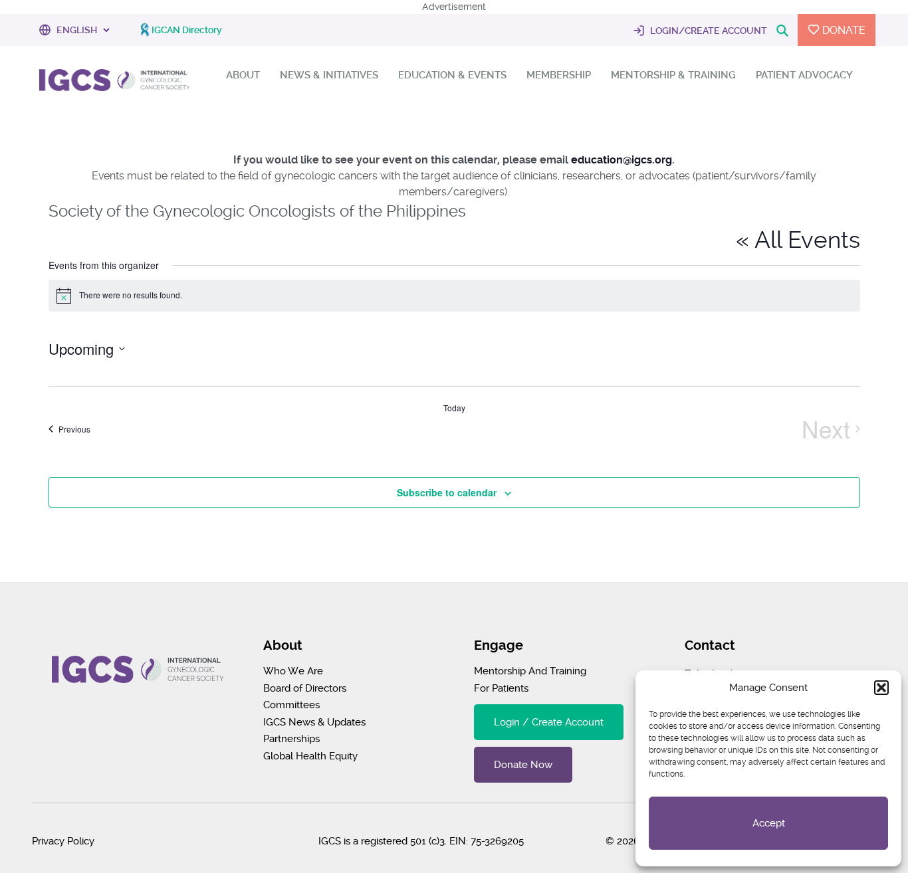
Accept (768, 823)
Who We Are (293, 671)
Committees (291, 705)
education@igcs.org (621, 159)
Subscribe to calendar (447, 492)
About (243, 75)
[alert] (454, 296)
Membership (558, 75)
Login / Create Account (549, 722)
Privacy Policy (63, 841)
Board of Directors (304, 688)
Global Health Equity (310, 756)
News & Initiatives (329, 75)
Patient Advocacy (804, 75)
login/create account (707, 30)
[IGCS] (114, 83)
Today (454, 408)
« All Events (798, 240)
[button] (881, 687)
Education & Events (452, 75)
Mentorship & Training (673, 75)
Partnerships (291, 739)
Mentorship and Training (530, 671)
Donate (842, 30)
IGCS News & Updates (314, 722)
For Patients (501, 688)
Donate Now (523, 765)
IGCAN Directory (187, 30)
